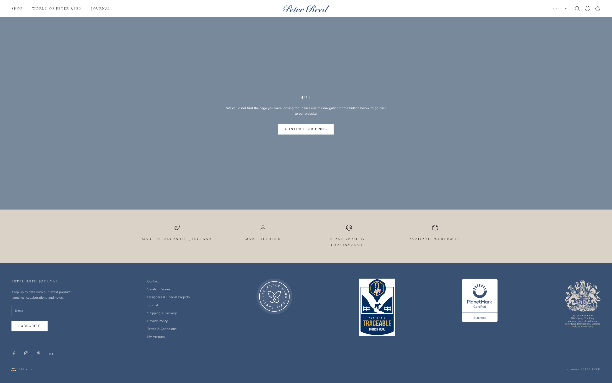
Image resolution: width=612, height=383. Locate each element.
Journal (101, 8)
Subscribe (29, 326)
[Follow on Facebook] (13, 353)
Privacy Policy (157, 321)
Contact (153, 281)
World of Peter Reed (57, 8)
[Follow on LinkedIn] (51, 353)
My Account (156, 336)
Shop (17, 8)
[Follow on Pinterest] (38, 353)
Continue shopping (306, 129)
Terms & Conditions (162, 329)
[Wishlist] (587, 8)
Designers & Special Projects (168, 297)
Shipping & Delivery (162, 313)
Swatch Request (159, 289)
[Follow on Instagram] (26, 353)
